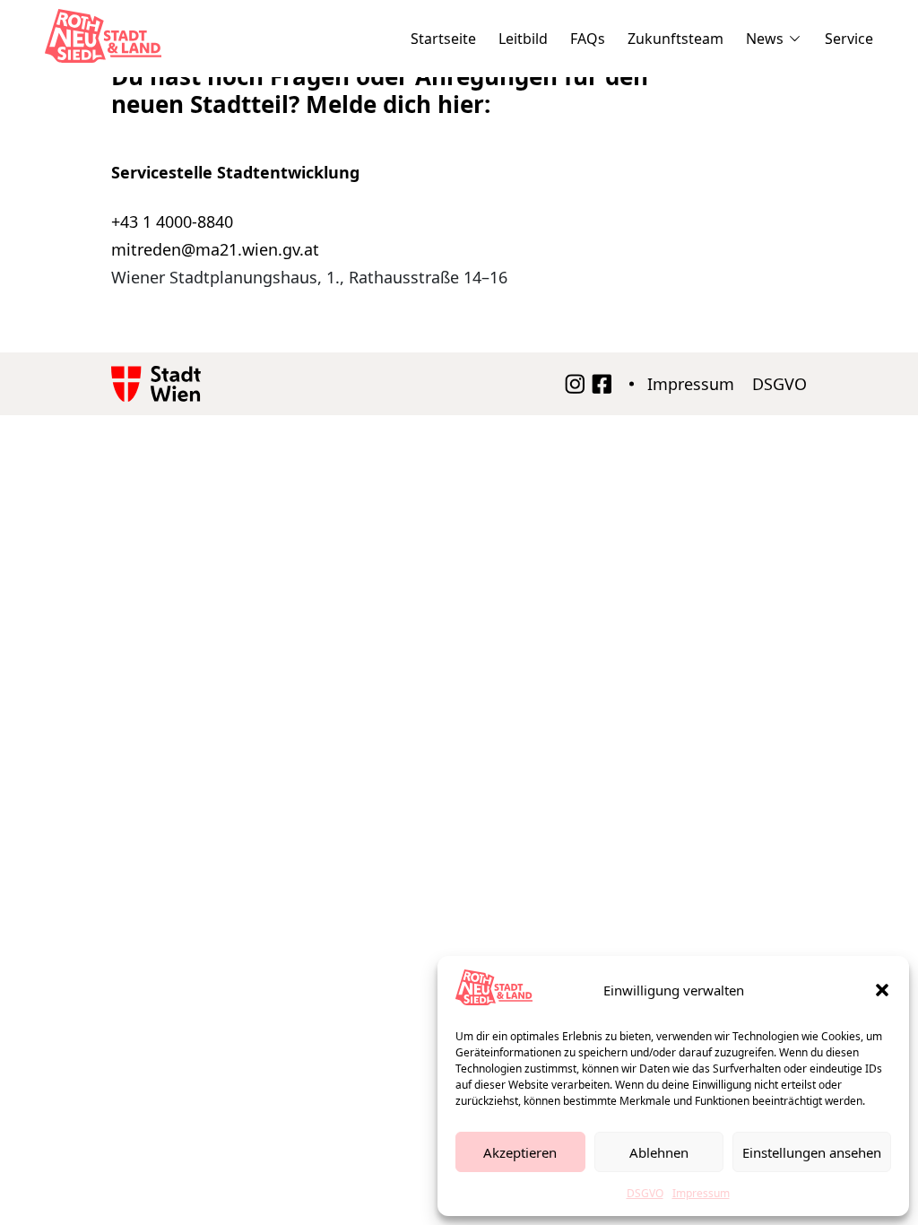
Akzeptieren (520, 1152)
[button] (882, 990)
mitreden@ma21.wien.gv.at (215, 249)
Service (849, 38)
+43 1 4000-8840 (172, 221)
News (765, 38)
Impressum (701, 1193)
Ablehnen (658, 1152)
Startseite (443, 38)
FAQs (587, 38)
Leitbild (523, 38)
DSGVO (645, 1193)
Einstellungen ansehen (811, 1152)
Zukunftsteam (675, 38)
